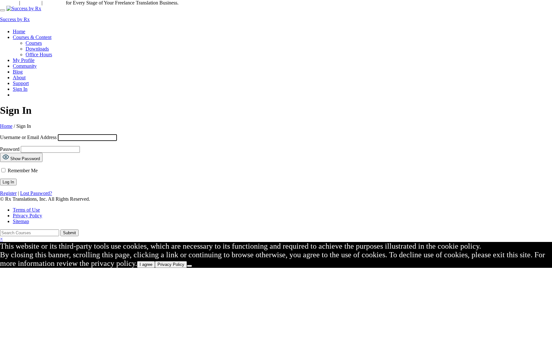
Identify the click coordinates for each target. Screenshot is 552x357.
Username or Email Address (28, 137)
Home (19, 31)
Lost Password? (36, 193)
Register (8, 193)
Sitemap (21, 221)
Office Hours (39, 54)
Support (9, 2)
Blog (18, 71)
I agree (146, 264)
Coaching (54, 2)
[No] (189, 266)
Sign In (20, 89)
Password (9, 149)
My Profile (23, 60)
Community (25, 66)
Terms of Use (26, 210)
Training (30, 2)
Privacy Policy (27, 215)
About (19, 77)
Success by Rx (15, 19)
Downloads (37, 48)
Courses (34, 43)
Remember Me (22, 170)
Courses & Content (32, 37)
